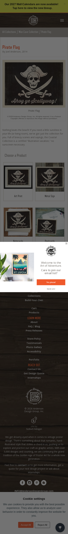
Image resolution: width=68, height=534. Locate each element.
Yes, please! (51, 282)
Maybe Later (51, 289)
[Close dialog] (66, 243)
